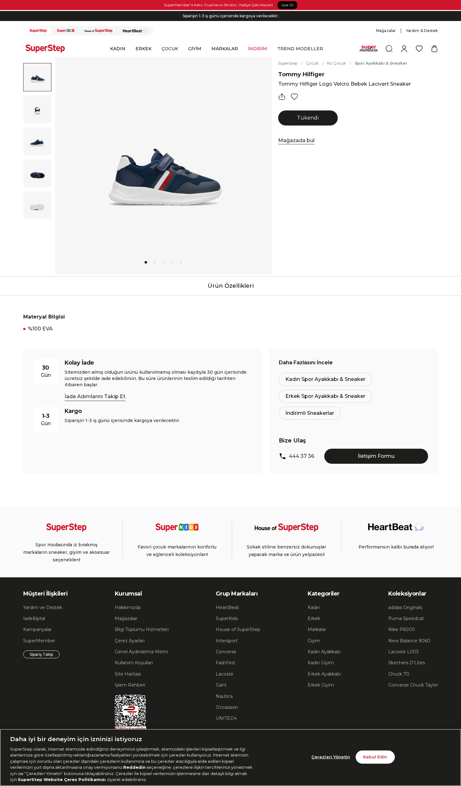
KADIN (117, 48)
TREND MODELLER (300, 48)
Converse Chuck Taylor (413, 685)
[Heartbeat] (135, 30)
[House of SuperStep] (98, 30)
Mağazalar (386, 30)
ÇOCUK (170, 48)
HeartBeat (227, 607)
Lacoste (224, 674)
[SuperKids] (65, 30)
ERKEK (143, 48)
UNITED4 (226, 718)
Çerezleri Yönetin (330, 756)
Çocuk (312, 63)
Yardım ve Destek (42, 607)
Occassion (227, 707)
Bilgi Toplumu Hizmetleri (142, 629)
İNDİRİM (257, 48)
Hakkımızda (127, 607)
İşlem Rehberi (130, 685)
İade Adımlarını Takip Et (95, 396)
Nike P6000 (401, 629)
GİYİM (194, 48)
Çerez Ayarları (130, 641)
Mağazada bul (296, 140)
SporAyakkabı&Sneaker (381, 63)
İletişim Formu (376, 456)
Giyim (314, 641)
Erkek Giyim (321, 685)
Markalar (317, 629)
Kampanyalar (37, 629)
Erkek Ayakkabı (324, 674)
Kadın (314, 607)
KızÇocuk (336, 63)
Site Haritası (128, 674)
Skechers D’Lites (406, 663)
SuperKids (227, 618)
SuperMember (39, 641)
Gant (221, 685)
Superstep (287, 63)
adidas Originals (405, 607)
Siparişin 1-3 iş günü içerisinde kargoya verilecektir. (231, 15)
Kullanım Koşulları (134, 663)
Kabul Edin (375, 756)
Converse (226, 652)
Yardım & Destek (422, 30)
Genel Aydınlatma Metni (141, 652)
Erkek (314, 618)
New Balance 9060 (409, 641)
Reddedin (134, 767)
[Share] (282, 96)
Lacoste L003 (403, 652)
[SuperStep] (38, 30)
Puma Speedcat (406, 618)
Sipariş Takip (41, 654)
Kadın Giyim (321, 663)
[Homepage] (48, 48)
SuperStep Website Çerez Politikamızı (62, 779)
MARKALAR (224, 48)
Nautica (224, 696)
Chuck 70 (398, 674)
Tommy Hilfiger (301, 74)
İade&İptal (34, 618)
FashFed (225, 663)
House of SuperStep (238, 629)
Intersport (227, 641)
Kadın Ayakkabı (324, 652)
